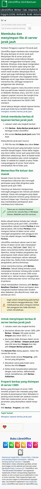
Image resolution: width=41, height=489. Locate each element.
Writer (17, 9)
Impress (33, 9)
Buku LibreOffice (20, 438)
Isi (2, 20)
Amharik (21, 14)
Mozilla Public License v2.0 (14, 468)
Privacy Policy (26, 457)
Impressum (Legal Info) (10, 457)
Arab (29, 14)
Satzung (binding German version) (18, 460)
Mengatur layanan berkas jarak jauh (16, 416)
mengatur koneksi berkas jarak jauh (16, 111)
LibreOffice (7, 9)
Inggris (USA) (8, 14)
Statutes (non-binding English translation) (20, 458)
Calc (25, 9)
